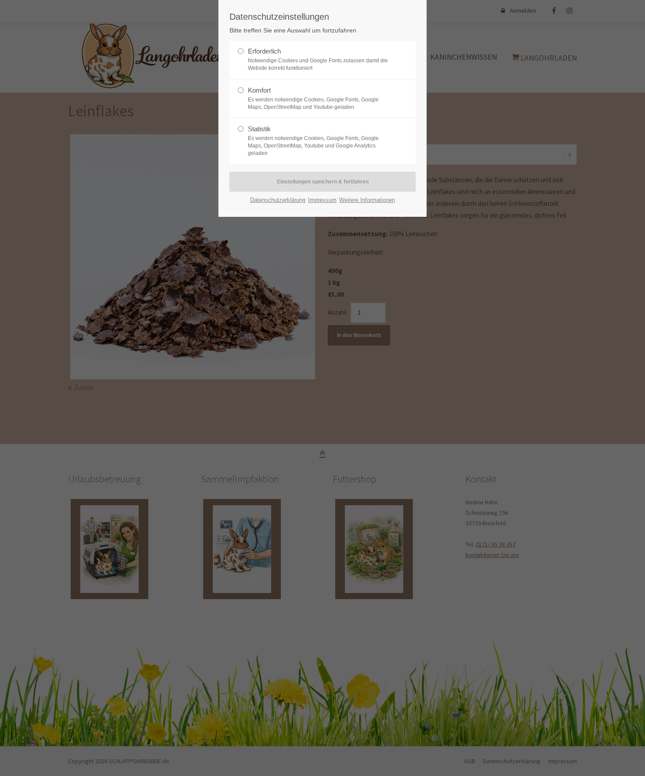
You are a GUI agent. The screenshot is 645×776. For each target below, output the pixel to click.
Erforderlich (264, 51)
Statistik (259, 129)
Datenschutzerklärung (277, 200)
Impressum (322, 200)
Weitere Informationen (367, 200)
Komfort (259, 90)
